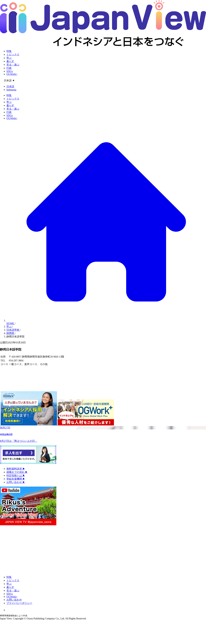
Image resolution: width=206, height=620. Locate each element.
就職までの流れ (17, 472)
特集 (9, 51)
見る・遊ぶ (12, 64)
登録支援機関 (15, 478)
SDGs (9, 71)
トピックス (12, 54)
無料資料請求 (15, 468)
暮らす (10, 61)
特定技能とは (15, 475)
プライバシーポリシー (19, 603)
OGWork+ (11, 74)
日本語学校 (13, 329)
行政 (9, 68)
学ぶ (9, 58)
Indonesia (11, 89)
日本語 (10, 86)
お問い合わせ (15, 482)
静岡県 (10, 333)
